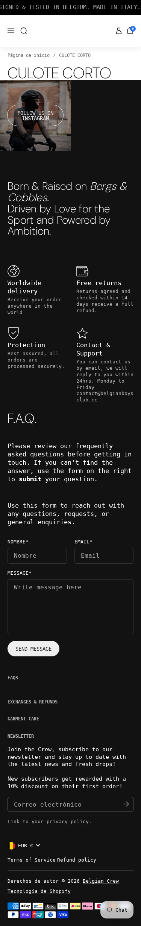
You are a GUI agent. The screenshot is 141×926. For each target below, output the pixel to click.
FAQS (13, 677)
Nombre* (18, 542)
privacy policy (68, 821)
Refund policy (76, 860)
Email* (83, 542)
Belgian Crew (101, 881)
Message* (20, 573)
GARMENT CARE (23, 719)
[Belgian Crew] (70, 31)
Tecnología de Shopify (39, 891)
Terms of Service (32, 860)
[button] (23, 30)
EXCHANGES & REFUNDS (33, 702)
